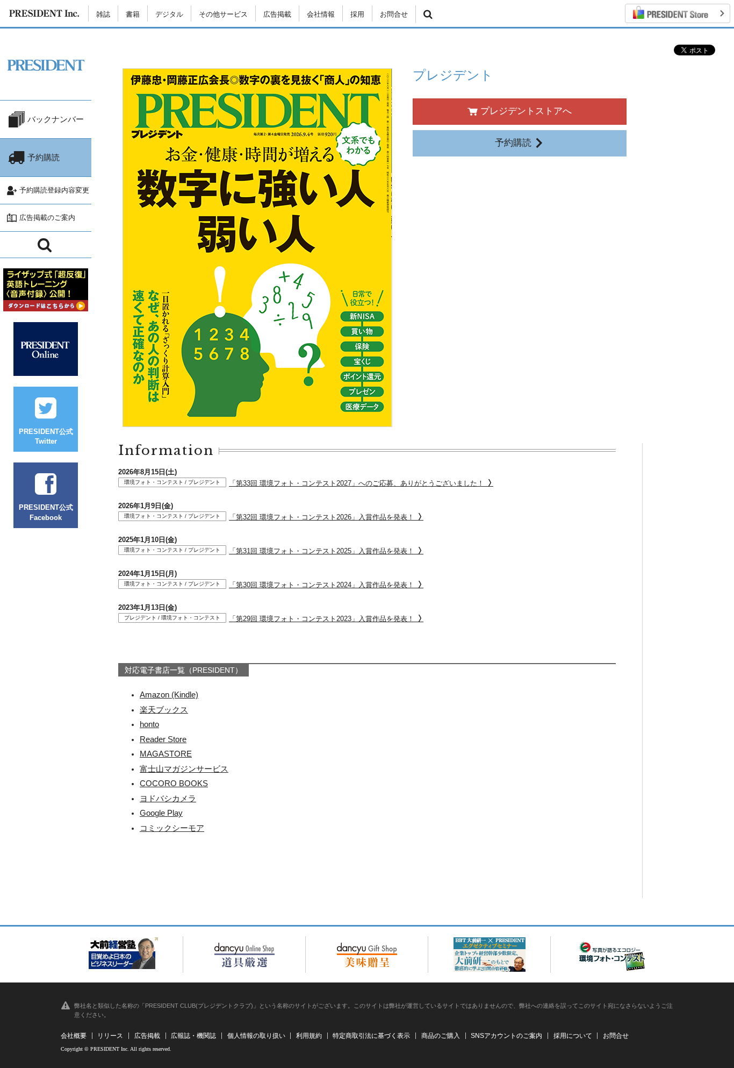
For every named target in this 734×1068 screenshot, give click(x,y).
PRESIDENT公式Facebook (46, 512)
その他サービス (223, 14)
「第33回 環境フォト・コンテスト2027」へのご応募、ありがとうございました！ (305, 483)
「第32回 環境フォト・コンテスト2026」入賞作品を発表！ (270, 517)
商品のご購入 (440, 1035)
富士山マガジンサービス (184, 768)
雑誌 (103, 14)
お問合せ (394, 14)
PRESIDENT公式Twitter (46, 436)
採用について (572, 1035)
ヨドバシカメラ (168, 798)
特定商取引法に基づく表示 (371, 1035)
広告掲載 (277, 14)
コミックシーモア (172, 827)
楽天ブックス (164, 709)
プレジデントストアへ (525, 111)
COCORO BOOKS (174, 783)
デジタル (169, 14)
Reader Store (163, 739)
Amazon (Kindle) (169, 694)
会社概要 (74, 1035)
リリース (110, 1035)
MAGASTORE (166, 753)
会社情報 (321, 14)
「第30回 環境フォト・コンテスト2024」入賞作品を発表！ (270, 585)
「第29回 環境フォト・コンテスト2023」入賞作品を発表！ (270, 619)
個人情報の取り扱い (256, 1035)
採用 (357, 14)
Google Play (161, 812)
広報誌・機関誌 (193, 1035)
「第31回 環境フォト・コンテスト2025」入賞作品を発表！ (270, 551)
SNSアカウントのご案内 (506, 1035)
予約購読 (514, 143)
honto (149, 724)
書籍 (133, 14)
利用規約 (309, 1035)
